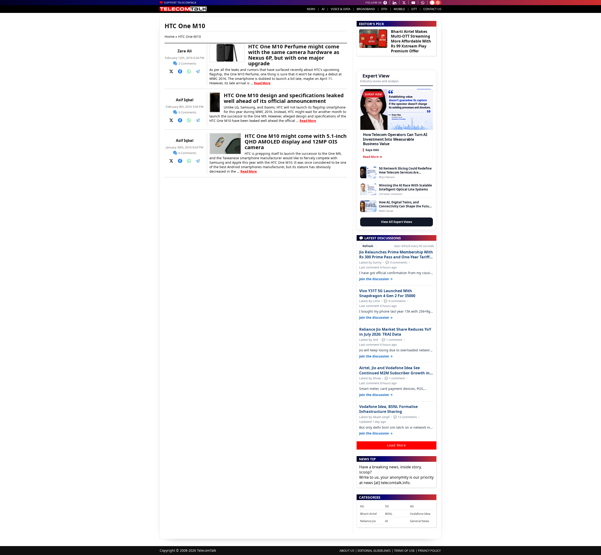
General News (419, 521)
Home (169, 36)
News (311, 9)
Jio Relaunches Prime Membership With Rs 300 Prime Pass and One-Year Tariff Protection (396, 255)
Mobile (399, 9)
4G (412, 506)
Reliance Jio (368, 521)
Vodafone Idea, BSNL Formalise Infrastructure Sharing (388, 409)
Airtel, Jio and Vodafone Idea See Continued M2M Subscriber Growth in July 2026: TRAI (394, 370)
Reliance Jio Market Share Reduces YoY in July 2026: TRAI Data (395, 332)
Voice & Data (340, 9)
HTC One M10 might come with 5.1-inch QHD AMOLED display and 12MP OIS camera (296, 141)
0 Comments (187, 112)
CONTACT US (432, 9)
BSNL (389, 514)
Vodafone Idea (420, 514)
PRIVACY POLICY (429, 550)
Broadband (366, 9)
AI (323, 9)
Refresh (367, 246)
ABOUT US (346, 550)
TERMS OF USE (404, 550)
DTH (384, 9)
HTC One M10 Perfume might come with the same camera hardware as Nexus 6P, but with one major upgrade (293, 55)
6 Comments (187, 153)
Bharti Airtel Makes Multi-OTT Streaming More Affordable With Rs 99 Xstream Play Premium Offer (411, 41)
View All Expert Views (396, 222)
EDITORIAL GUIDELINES (374, 550)
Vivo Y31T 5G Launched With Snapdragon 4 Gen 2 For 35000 (387, 293)
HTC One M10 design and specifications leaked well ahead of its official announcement (284, 98)
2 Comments (187, 63)
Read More (262, 83)
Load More (396, 445)
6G (362, 506)
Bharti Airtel (368, 514)
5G (387, 506)
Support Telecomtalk (180, 2)
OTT (414, 9)
